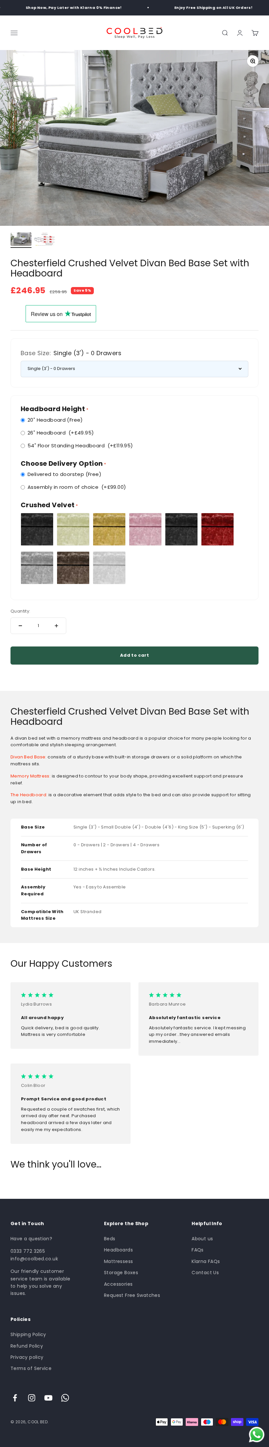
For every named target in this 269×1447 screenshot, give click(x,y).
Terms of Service (31, 1368)
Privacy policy (26, 1357)
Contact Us (205, 1272)
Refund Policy (26, 1346)
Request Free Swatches (132, 1295)
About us (202, 1238)
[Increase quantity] (56, 626)
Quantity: (20, 611)
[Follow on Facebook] (14, 1397)
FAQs (198, 1250)
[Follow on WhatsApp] (65, 1397)
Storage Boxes (121, 1272)
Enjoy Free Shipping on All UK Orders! (207, 7)
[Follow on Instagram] (31, 1397)
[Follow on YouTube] (48, 1397)
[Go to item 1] (20, 240)
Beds (109, 1238)
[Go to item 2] (44, 240)
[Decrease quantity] (20, 626)
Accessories (118, 1284)
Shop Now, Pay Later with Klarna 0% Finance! (67, 7)
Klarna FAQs (206, 1261)
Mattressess (118, 1261)
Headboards (118, 1250)
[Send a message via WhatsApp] (257, 1435)
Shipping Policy (28, 1334)
